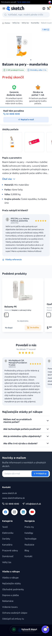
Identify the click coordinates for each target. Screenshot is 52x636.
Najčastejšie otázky (11, 583)
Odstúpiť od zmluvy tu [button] (13, 618)
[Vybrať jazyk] (50, 2)
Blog (27, 550)
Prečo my (29, 527)
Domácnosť (7, 556)
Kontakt (28, 556)
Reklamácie (7, 601)
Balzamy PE (10, 306)
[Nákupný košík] (48, 8)
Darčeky (6, 538)
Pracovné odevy (10, 550)
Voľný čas (15, 23)
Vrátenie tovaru (10, 607)
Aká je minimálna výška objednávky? (22, 436)
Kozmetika (35, 23)
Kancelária (7, 544)
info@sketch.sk (33, 504)
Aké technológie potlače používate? (22, 429)
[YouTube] (32, 512)
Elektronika (7, 533)
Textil (5, 527)
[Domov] (15, 8)
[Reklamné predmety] (4, 8)
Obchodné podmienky (13, 589)
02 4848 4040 (12, 504)
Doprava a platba (10, 595)
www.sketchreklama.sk (13, 498)
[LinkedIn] (23, 512)
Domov (7, 23)
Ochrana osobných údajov (14, 612)
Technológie (30, 538)
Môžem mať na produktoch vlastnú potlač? (17, 420)
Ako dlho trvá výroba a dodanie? (20, 443)
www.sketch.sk (9, 493)
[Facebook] (5, 512)
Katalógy (29, 533)
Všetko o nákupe (10, 577)
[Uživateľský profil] (43, 8)
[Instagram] (14, 512)
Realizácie (29, 544)
